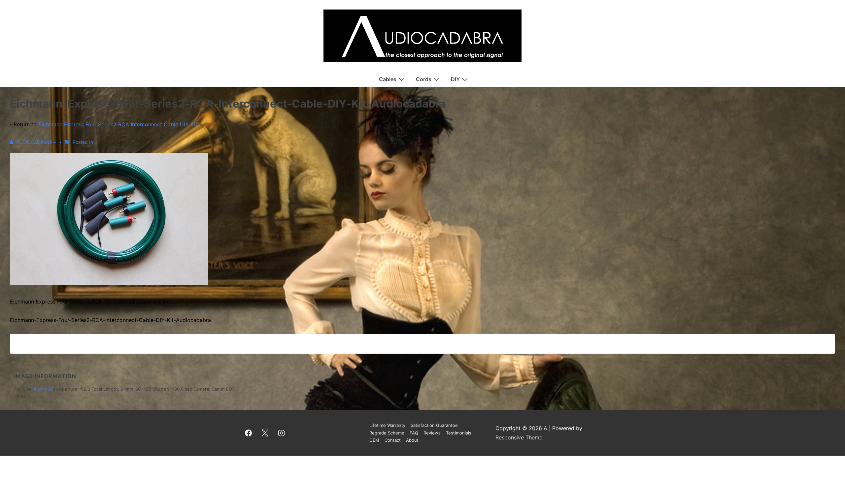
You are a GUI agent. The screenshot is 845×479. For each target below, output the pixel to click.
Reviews (432, 432)
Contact (393, 440)
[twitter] (265, 433)
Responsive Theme (518, 437)
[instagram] (281, 433)
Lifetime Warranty (387, 425)
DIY (455, 79)
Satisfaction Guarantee (434, 425)
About (412, 440)
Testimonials (458, 432)
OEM (374, 440)
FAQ (414, 432)
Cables (387, 79)
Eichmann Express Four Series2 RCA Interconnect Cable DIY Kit (117, 124)
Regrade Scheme (386, 432)
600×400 (43, 389)
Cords (423, 79)
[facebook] (248, 433)
